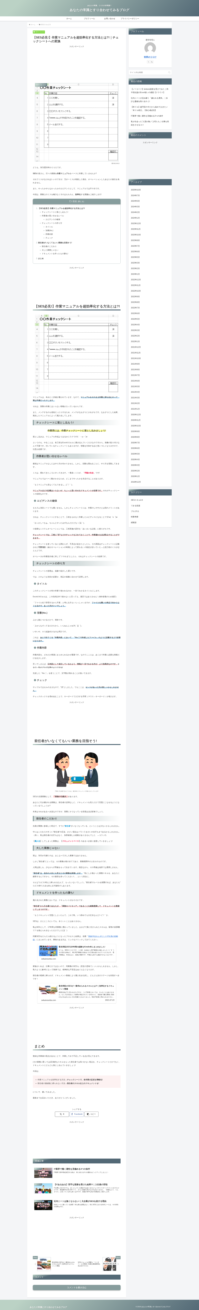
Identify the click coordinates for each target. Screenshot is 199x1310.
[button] (91, 1114)
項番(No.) (49, 230)
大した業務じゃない (50, 250)
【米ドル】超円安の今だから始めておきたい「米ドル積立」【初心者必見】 (149, 108)
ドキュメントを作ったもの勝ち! (55, 254)
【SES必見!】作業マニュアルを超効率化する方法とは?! (61, 208)
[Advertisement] (77, 64)
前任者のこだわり (49, 246)
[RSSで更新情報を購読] (151, 61)
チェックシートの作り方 (52, 223)
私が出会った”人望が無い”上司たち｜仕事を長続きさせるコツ (150, 123)
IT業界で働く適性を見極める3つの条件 (147, 116)
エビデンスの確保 (52, 219)
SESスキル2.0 (39, 32)
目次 (75, 201)
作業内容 (49, 234)
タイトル (49, 227)
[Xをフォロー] (148, 61)
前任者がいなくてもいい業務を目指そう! (55, 243)
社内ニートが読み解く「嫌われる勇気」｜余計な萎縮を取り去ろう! (149, 99)
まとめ (41, 258)
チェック (49, 238)
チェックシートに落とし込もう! (55, 212)
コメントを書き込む (77, 1287)
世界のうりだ (150, 57)
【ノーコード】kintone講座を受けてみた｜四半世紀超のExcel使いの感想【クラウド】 (149, 90)
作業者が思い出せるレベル (53, 216)
